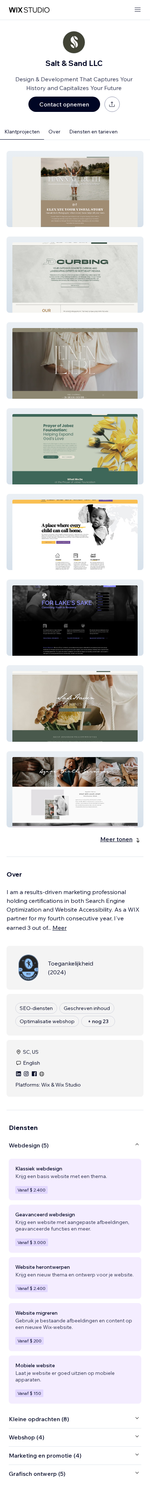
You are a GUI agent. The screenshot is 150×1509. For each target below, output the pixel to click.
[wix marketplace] (29, 10)
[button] (75, 189)
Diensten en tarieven (93, 131)
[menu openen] (137, 10)
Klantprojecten (22, 131)
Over (54, 131)
